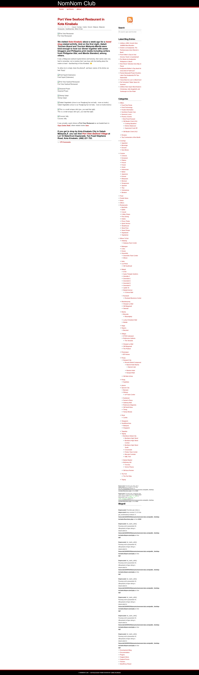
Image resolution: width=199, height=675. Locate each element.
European (125, 158)
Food (121, 196)
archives (70, 9)
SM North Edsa (128, 407)
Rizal (123, 415)
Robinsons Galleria (129, 338)
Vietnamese (125, 190)
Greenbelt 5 (127, 285)
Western (124, 192)
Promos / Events (127, 116)
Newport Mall (130, 373)
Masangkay (128, 316)
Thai (123, 188)
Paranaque (125, 352)
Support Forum (124, 659)
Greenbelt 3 (127, 283)
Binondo (126, 314)
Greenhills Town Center (130, 255)
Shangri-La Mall (128, 304)
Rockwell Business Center (133, 298)
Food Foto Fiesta (127, 105)
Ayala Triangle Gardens (130, 274)
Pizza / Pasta (126, 221)
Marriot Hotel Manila (132, 365)
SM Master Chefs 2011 (130, 121)
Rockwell (126, 296)
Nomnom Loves (127, 114)
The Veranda (129, 340)
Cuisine (85, 27)
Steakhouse (125, 226)
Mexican (124, 181)
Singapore (125, 421)
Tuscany (127, 465)
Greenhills (125, 253)
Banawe (125, 390)
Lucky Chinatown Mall (130, 320)
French (124, 162)
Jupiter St (126, 288)
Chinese (124, 156)
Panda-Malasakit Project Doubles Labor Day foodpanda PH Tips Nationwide (130, 75)
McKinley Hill (127, 462)
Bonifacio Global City (129, 436)
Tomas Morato (127, 412)
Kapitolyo (126, 382)
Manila (124, 312)
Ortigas (124, 334)
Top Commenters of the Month (131, 137)
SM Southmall (127, 266)
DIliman (125, 392)
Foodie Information (127, 110)
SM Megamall (127, 306)
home (61, 9)
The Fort (124, 474)
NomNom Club (76, 3)
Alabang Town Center (130, 243)
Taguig (124, 433)
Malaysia (95, 27)
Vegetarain (125, 232)
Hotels (124, 219)
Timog (125, 409)
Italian (123, 172)
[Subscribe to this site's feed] (130, 19)
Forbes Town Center (131, 452)
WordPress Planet (125, 664)
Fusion (124, 165)
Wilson (125, 258)
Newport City (127, 360)
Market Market (127, 460)
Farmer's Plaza (128, 400)
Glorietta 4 (126, 276)
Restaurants (61, 29)
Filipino (124, 160)
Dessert (90, 27)
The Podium (127, 349)
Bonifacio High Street (131, 438)
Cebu (123, 249)
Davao (124, 251)
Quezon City (125, 388)
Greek (123, 167)
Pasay (124, 358)
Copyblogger (94, 672)
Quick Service (126, 223)
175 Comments (65, 142)
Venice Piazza (129, 467)
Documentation (125, 652)
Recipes (124, 135)
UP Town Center (130, 394)
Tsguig (124, 479)
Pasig (123, 380)
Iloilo (123, 261)
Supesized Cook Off (131, 128)
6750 (124, 272)
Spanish (124, 185)
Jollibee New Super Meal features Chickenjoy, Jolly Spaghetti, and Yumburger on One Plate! (130, 89)
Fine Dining (125, 216)
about (79, 9)
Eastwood (126, 398)
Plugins (122, 655)
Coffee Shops (126, 214)
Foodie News (124, 198)
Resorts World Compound (133, 362)
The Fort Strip (127, 476)
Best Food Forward (129, 119)
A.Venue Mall (129, 292)
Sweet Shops (126, 230)
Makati (124, 269)
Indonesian (125, 169)
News (122, 200)
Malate (125, 322)
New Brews (125, 150)
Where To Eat (78, 29)
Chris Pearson (116, 672)
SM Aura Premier (128, 470)
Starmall (125, 308)
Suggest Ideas (124, 657)
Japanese (125, 174)
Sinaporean (125, 183)
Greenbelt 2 (127, 281)
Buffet (123, 210)
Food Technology (127, 107)
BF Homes (126, 354)
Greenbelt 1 (127, 278)
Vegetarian (125, 235)
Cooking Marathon (130, 123)
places (124, 385)
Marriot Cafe (132, 367)
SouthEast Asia (70, 29)
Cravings (79, 27)
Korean (124, 176)
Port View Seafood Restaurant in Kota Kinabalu (81, 21)
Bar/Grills (124, 207)
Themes (122, 661)
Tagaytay (124, 431)
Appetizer (125, 143)
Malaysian (102, 27)
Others (122, 203)
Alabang (124, 241)
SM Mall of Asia (128, 376)
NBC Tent (128, 456)
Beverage (125, 145)
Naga (123, 326)
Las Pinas (125, 264)
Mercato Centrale (130, 454)
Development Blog (126, 650)
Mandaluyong (126, 301)
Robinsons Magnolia (129, 405)
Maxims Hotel (130, 370)
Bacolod (125, 330)
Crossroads (128, 450)
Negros (124, 328)
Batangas (125, 246)
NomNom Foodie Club (129, 112)
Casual (74, 27)
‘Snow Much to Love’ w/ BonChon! (130, 80)
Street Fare (125, 228)
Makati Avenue (127, 290)
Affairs (122, 103)
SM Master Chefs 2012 (130, 131)
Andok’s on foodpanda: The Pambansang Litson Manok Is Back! (129, 50)
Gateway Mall (127, 402)
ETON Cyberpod (128, 336)
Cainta (125, 417)
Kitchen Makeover (130, 126)
